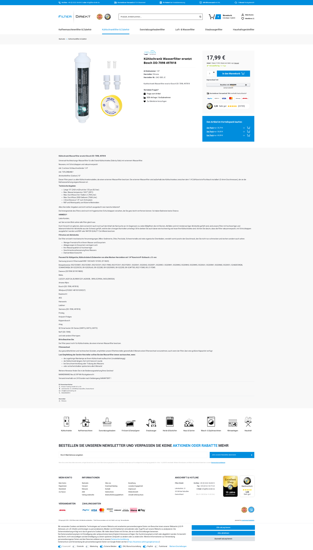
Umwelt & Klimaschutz (135, 495)
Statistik (80, 546)
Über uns (108, 483)
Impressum (132, 489)
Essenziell (66, 546)
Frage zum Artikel (154, 94)
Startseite (62, 39)
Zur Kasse (62, 492)
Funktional (163, 546)
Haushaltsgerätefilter (243, 29)
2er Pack (210, 128)
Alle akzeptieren (223, 527)
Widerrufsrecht (133, 492)
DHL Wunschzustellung (132, 546)
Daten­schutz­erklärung (120, 539)
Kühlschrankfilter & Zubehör (115, 29)
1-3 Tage (217, 66)
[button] (228, 86)
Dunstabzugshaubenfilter (152, 29)
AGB (83, 492)
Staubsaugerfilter (213, 29)
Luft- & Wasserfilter (185, 29)
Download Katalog (111, 486)
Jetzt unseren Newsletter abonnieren (224, 455)
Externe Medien (110, 546)
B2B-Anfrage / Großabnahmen (159, 98)
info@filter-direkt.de (93, 2)
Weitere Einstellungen (178, 546)
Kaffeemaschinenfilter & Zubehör (75, 29)
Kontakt (107, 489)
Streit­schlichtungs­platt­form (114, 495)
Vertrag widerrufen (88, 495)
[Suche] (200, 17)
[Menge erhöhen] (214, 72)
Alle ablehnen (223, 533)
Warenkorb (62, 489)
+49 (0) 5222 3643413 (75, 2)
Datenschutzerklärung (218, 462)
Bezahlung (132, 483)
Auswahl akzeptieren (223, 539)
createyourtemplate (247, 520)
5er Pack (210, 135)
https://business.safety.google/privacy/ (143, 542)
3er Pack (210, 132)
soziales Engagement (135, 486)
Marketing (94, 546)
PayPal (150, 546)
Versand (236, 63)
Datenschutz (109, 492)
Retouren (85, 489)
